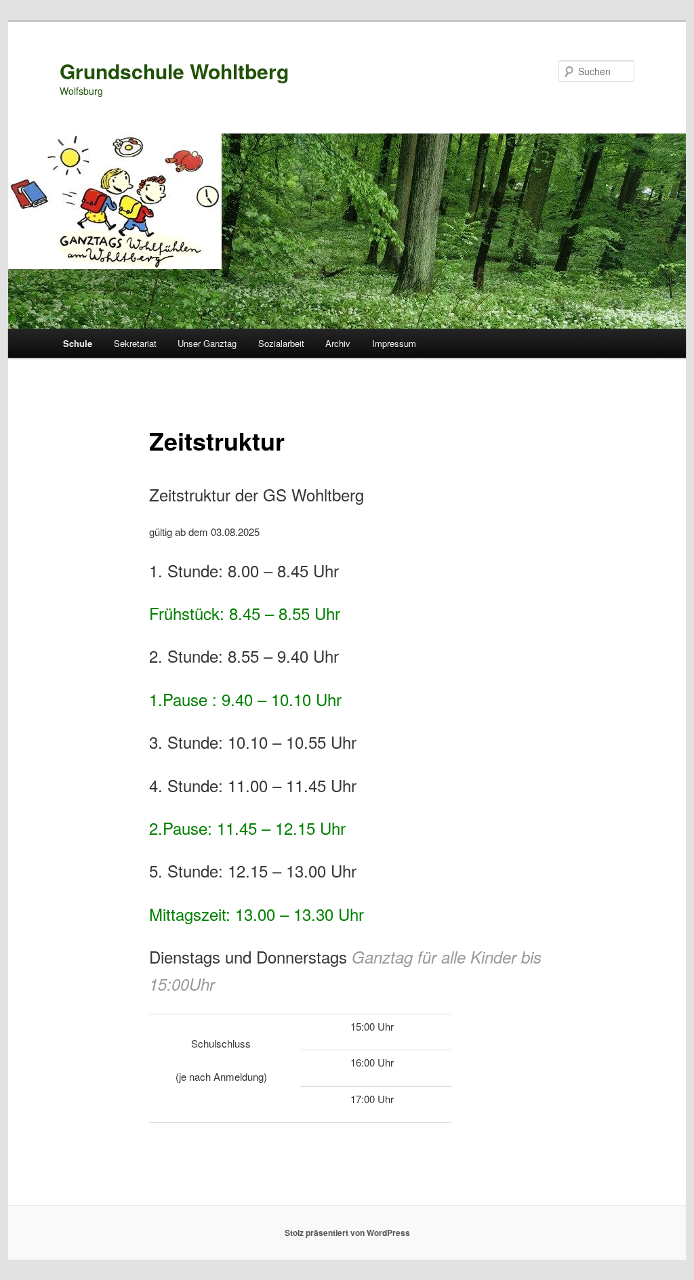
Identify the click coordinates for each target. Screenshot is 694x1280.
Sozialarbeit (281, 343)
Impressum (394, 343)
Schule (77, 343)
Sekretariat (135, 343)
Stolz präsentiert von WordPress (347, 1232)
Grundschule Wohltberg (174, 70)
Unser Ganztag (207, 343)
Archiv (337, 343)
